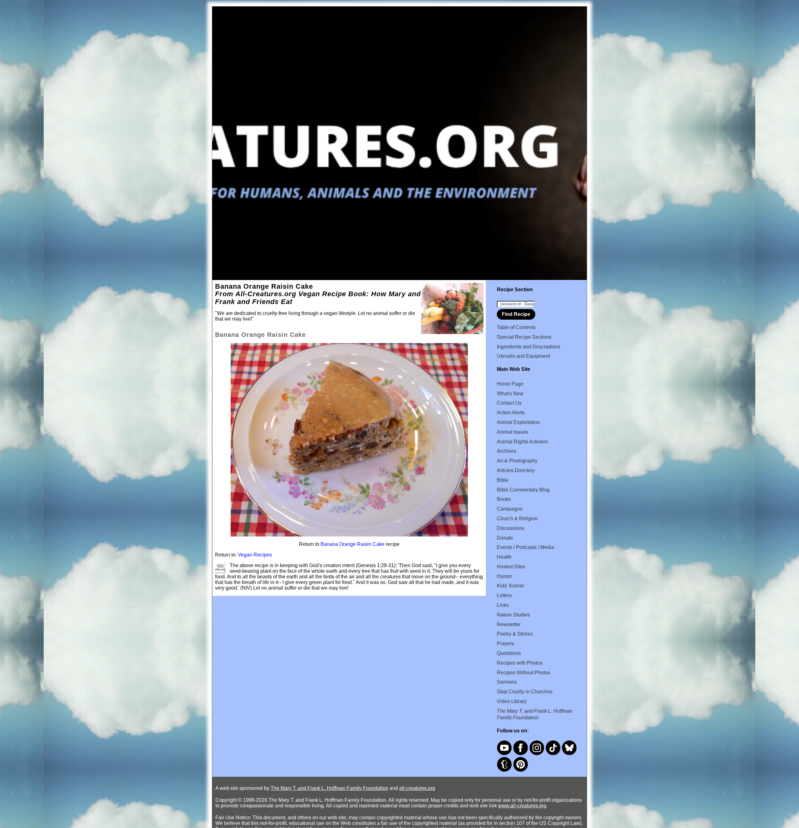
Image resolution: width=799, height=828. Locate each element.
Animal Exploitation (518, 422)
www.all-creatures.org (522, 805)
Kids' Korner (510, 585)
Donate (505, 538)
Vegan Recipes (255, 554)
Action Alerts (511, 412)
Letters (504, 595)
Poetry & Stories (515, 633)
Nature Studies (513, 614)
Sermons (507, 682)
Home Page (510, 384)
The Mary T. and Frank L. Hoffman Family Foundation (329, 788)
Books (504, 499)
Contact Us (509, 403)
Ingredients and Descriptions (528, 346)
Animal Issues (512, 432)
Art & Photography (517, 460)
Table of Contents (516, 327)
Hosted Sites (511, 566)
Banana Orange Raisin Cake (353, 544)
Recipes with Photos (519, 663)
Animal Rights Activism (522, 441)
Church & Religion (517, 518)
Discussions (510, 528)
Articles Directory (516, 470)
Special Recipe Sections (524, 337)
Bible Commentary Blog (523, 489)
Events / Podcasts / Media (525, 547)
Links (503, 605)
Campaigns (509, 508)
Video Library (512, 701)
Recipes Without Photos (523, 672)
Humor (504, 576)
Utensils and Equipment (523, 356)
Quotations (509, 653)
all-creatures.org (417, 788)
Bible (502, 480)
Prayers (505, 643)
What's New (510, 393)
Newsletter (509, 624)
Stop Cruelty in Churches (524, 691)
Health (504, 557)
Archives (506, 451)
